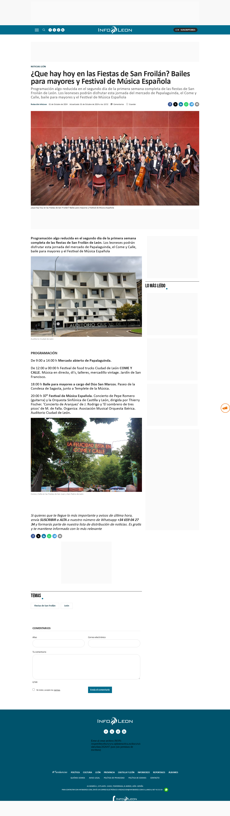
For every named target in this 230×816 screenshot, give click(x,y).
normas (57, 690)
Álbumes (173, 772)
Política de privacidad (114, 778)
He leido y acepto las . (48, 690)
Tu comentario (39, 652)
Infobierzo (144, 772)
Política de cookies (137, 778)
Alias (34, 637)
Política (75, 772)
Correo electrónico (97, 637)
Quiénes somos (78, 778)
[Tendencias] (59, 772)
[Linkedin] (181, 104)
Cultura (87, 772)
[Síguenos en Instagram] (58, 30)
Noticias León (38, 66)
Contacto (154, 778)
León (66, 605)
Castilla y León (126, 772)
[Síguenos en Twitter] (54, 30)
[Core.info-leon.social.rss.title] (62, 30)
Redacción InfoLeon (39, 104)
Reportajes (159, 772)
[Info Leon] (115, 724)
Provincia (109, 772)
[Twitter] (175, 104)
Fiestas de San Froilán (45, 605)
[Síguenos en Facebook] (50, 30)
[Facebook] (170, 104)
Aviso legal (94, 778)
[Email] (197, 104)
